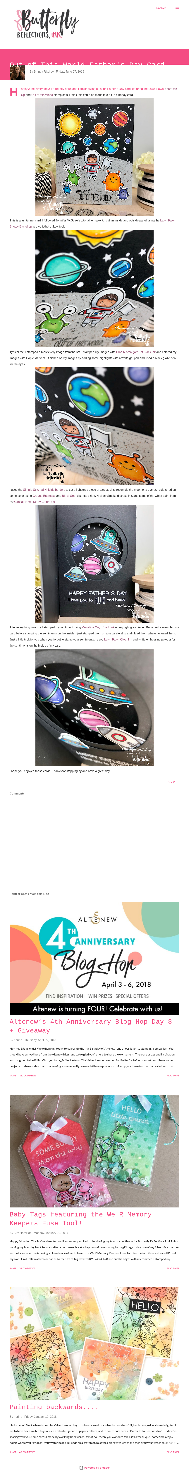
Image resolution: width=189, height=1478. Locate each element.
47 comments (27, 1452)
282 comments (28, 1075)
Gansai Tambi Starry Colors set (34, 501)
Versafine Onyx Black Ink (98, 627)
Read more (173, 1075)
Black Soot (69, 495)
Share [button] (171, 782)
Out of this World (42, 94)
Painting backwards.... (54, 1407)
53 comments (27, 1268)
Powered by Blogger (97, 1467)
